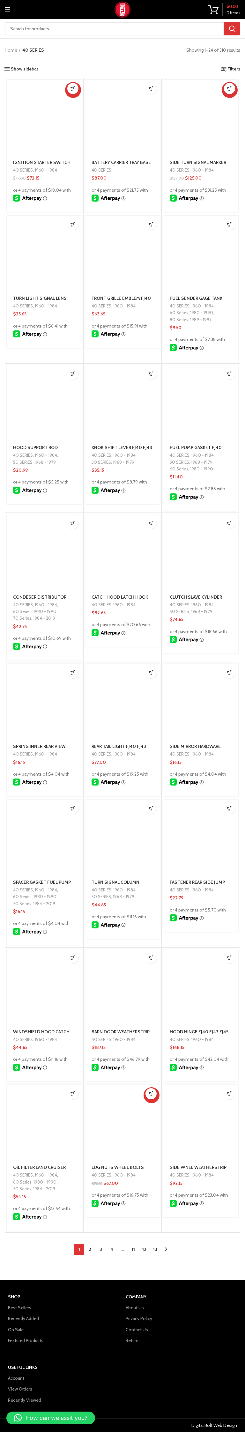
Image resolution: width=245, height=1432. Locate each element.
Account (16, 1378)
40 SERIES (23, 170)
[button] (72, 88)
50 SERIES (23, 462)
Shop (14, 1297)
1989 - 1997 (201, 319)
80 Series (179, 319)
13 (155, 1249)
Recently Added (23, 1318)
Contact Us (137, 1329)
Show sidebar (24, 69)
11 (133, 1249)
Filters (233, 69)
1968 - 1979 (45, 462)
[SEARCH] (232, 28)
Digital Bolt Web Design (214, 1425)
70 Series (22, 618)
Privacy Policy (139, 1318)
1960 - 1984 (46, 170)
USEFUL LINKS (23, 1367)
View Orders (20, 1389)
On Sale (16, 1329)
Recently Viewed (24, 1400)
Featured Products (25, 1340)
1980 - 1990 (201, 312)
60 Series (179, 312)
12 (144, 1249)
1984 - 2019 (44, 618)
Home (11, 50)
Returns (133, 1340)
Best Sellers (19, 1307)
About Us (135, 1307)
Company (136, 1297)
